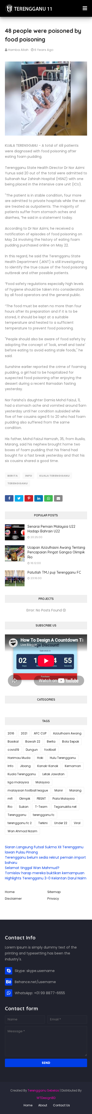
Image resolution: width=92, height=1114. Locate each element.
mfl (10, 798)
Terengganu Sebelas (43, 1090)
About (42, 1105)
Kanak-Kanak (47, 766)
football (50, 750)
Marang (75, 790)
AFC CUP (40, 733)
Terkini (43, 823)
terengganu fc (43, 815)
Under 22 (60, 823)
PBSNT (41, 798)
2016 (11, 733)
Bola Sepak (70, 741)
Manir (58, 790)
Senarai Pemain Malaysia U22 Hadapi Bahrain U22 (51, 529)
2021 (24, 733)
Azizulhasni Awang (67, 733)
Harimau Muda (19, 758)
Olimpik (24, 798)
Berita (12, 476)
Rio (10, 807)
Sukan (23, 807)
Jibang (25, 766)
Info (28, 476)
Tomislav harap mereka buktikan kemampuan (44, 873)
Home (10, 892)
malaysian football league (28, 790)
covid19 (13, 750)
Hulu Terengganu (63, 758)
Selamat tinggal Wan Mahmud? (32, 867)
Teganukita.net (65, 807)
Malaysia (43, 782)
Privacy (53, 898)
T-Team (41, 807)
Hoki (40, 758)
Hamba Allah (18, 49)
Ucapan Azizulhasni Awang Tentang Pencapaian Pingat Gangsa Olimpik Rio (56, 552)
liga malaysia (18, 782)
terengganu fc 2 (20, 823)
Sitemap (54, 892)
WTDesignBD (46, 1098)
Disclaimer (13, 898)
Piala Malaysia (64, 798)
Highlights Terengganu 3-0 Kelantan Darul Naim (45, 878)
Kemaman (73, 766)
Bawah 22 (32, 741)
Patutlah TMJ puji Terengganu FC (54, 572)
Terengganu (17, 483)
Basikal (13, 741)
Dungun (32, 750)
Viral (77, 823)
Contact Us (61, 1105)
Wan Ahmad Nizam (22, 831)
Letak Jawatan (53, 774)
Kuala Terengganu (54, 476)
